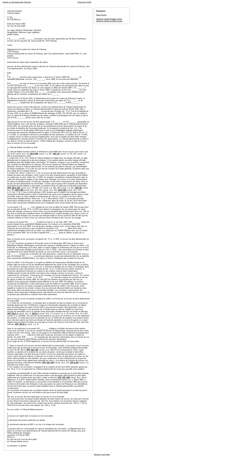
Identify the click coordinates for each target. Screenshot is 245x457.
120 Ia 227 (74, 363)
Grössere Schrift (84, 2)
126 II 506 (34, 154)
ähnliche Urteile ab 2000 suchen (109, 21)
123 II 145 (62, 190)
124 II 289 (19, 190)
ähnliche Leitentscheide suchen (109, 19)
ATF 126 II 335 (14, 188)
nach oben (105, 454)
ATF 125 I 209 (64, 377)
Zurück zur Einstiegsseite (13, 2)
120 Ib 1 (35, 314)
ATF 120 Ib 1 (20, 324)
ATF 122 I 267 (32, 350)
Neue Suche (101, 15)
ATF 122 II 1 (13, 314)
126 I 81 (56, 154)
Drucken (27, 2)
